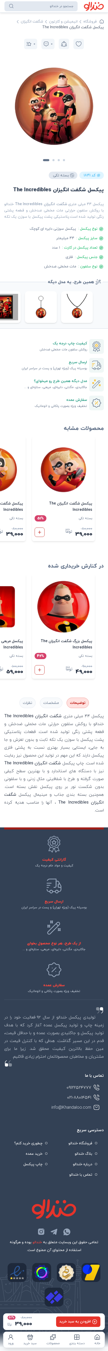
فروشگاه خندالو (80, 1143)
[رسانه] (66, 1272)
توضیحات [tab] (77, 702)
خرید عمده (34, 1153)
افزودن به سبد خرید (75, 1321)
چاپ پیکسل (32, 1164)
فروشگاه (90, 21)
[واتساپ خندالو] (67, 1231)
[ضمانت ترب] (41, 1272)
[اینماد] (17, 1272)
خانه (97, 1343)
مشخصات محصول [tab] (51, 703)
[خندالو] (94, 6)
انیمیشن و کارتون (63, 21)
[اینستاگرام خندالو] (41, 1231)
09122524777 (79, 1088)
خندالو (37, 1242)
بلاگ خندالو (83, 1153)
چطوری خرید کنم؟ (28, 1143)
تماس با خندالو (80, 1174)
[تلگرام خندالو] (54, 1231)
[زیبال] (54, 1297)
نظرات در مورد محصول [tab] (27, 703)
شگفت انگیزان (32, 21)
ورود (11, 1343)
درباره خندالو (82, 1164)
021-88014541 (79, 1098)
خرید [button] (40, 532)
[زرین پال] (91, 1272)
